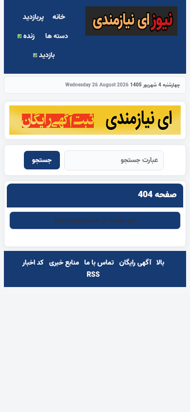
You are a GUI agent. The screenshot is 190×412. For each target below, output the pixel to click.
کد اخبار (33, 262)
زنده (28, 36)
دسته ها (56, 36)
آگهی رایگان (135, 262)
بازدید (46, 55)
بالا (160, 262)
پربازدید (33, 17)
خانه (59, 17)
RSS (93, 275)
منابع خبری (64, 262)
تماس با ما (99, 262)
